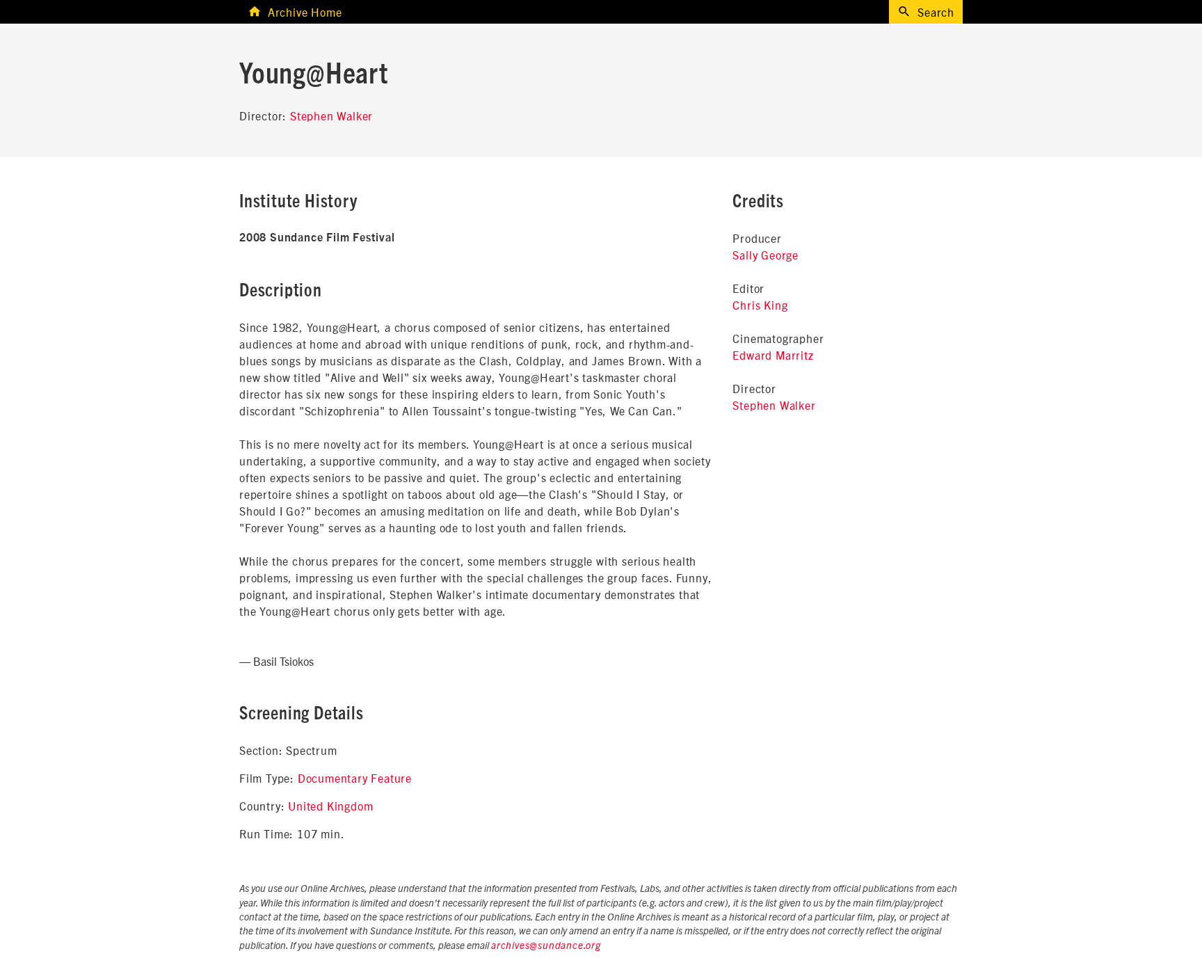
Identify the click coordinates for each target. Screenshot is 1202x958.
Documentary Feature (355, 778)
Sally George (765, 255)
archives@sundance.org (546, 946)
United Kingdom (330, 806)
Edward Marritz (772, 355)
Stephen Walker (331, 115)
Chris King (759, 305)
